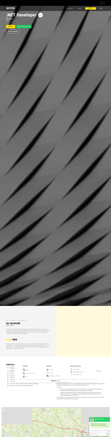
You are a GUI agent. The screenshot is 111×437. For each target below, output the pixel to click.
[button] (3, 409)
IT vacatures (70, 8)
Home (7, 320)
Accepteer (102, 2)
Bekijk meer (54, 380)
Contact (79, 8)
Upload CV (90, 8)
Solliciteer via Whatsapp (25, 26)
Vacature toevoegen (13, 31)
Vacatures (13, 320)
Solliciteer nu (11, 26)
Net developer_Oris (22, 320)
